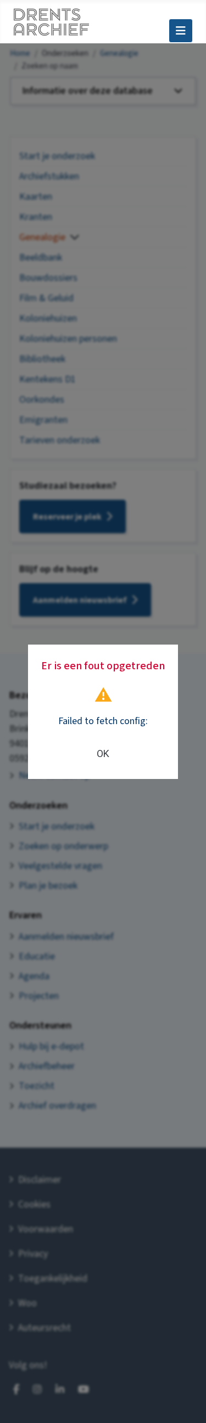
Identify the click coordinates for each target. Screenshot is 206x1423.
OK (103, 753)
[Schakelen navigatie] (181, 31)
